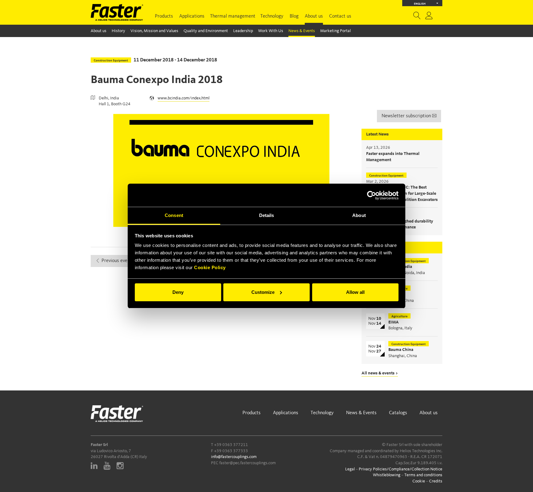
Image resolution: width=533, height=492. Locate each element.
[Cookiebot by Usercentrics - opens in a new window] (372, 195)
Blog (294, 16)
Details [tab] (266, 215)
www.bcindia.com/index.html (183, 98)
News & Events (301, 31)
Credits (435, 481)
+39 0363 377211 (231, 445)
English (420, 3)
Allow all (355, 292)
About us (314, 16)
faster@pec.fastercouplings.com (247, 463)
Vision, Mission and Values (154, 31)
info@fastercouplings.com (234, 457)
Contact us (340, 16)
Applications (192, 16)
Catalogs (398, 413)
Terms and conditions (423, 475)
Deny (178, 292)
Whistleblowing (386, 475)
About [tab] (359, 215)
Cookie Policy (210, 267)
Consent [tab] (174, 215)
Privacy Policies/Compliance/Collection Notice (400, 469)
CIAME (395, 294)
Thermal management (232, 16)
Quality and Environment (206, 31)
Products (164, 16)
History (118, 31)
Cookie (418, 481)
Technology (271, 16)
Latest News (377, 134)
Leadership (243, 31)
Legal (350, 469)
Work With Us (270, 31)
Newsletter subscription (407, 116)
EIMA (393, 322)
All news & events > (380, 373)
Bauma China (400, 350)
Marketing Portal (335, 31)
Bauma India (400, 267)
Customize (263, 292)
